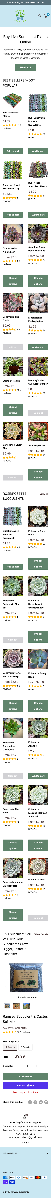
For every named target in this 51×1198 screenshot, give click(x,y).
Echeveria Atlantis (33, 744)
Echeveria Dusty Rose (37, 675)
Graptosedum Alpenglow (10, 250)
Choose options (12, 281)
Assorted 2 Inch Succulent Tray (11, 187)
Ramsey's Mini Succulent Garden (38, 382)
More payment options (25, 1092)
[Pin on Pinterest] (35, 1102)
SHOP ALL (26, 67)
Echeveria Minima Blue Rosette (13, 884)
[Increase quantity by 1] (37, 1066)
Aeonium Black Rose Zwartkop (36, 249)
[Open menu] (4, 16)
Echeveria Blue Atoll (11, 811)
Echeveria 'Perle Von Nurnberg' (12, 674)
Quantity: (8, 1066)
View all (44, 494)
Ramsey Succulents (15, 1028)
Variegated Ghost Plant (12, 446)
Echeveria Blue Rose (36, 533)
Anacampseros (36, 445)
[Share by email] (46, 1102)
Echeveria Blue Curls (11, 318)
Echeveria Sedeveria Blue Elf (11, 604)
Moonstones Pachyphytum (35, 319)
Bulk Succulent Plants (11, 114)
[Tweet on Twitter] (41, 1102)
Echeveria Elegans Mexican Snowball (37, 813)
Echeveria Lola (36, 879)
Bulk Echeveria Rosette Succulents (36, 121)
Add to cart (13, 151)
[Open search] (40, 16)
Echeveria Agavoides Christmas (9, 746)
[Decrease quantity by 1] (18, 1066)
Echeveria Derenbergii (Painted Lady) (36, 604)
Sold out (12, 347)
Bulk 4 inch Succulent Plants (37, 184)
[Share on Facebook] (30, 1102)
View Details (41, 934)
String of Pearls (11, 380)
